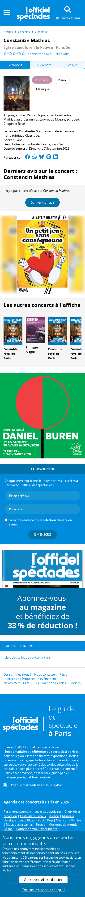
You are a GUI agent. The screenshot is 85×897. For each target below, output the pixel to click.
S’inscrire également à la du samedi (40, 522)
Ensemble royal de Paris (10, 353)
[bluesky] (41, 157)
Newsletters (12, 683)
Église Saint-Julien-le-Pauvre (31, 144)
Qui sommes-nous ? (17, 674)
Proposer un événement (39, 679)
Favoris (64, 54)
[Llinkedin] (56, 157)
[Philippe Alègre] (35, 329)
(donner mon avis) (39, 54)
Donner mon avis (42, 202)
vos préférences (30, 862)
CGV (26, 683)
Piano (19, 140)
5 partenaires (34, 857)
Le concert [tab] (15, 65)
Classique (32, 135)
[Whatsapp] (35, 157)
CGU (36, 683)
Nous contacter (45, 674)
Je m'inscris (42, 534)
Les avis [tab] (72, 65)
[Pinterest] (49, 157)
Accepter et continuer (43, 879)
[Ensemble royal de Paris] (13, 330)
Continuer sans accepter (43, 890)
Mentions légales (54, 683)
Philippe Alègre (32, 349)
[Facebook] (27, 157)
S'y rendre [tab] (44, 65)
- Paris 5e (37, 47)
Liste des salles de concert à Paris (27, 657)
